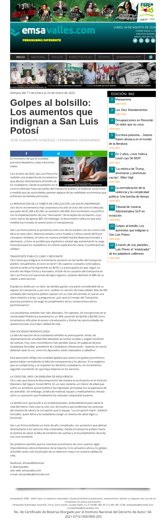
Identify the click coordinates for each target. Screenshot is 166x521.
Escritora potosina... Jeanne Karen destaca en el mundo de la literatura (130, 139)
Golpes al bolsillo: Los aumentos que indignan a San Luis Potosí (128, 230)
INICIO (20, 57)
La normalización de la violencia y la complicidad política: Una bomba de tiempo (129, 192)
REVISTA (104, 57)
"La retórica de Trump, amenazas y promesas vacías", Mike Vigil (127, 173)
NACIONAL (38, 57)
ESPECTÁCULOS (80, 57)
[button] (13, 75)
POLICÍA (57, 57)
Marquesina (123, 99)
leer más (120, 104)
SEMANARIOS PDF (128, 57)
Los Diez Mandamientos (131, 110)
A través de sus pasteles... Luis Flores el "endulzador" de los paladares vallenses (129, 249)
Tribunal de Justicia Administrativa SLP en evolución (127, 211)
